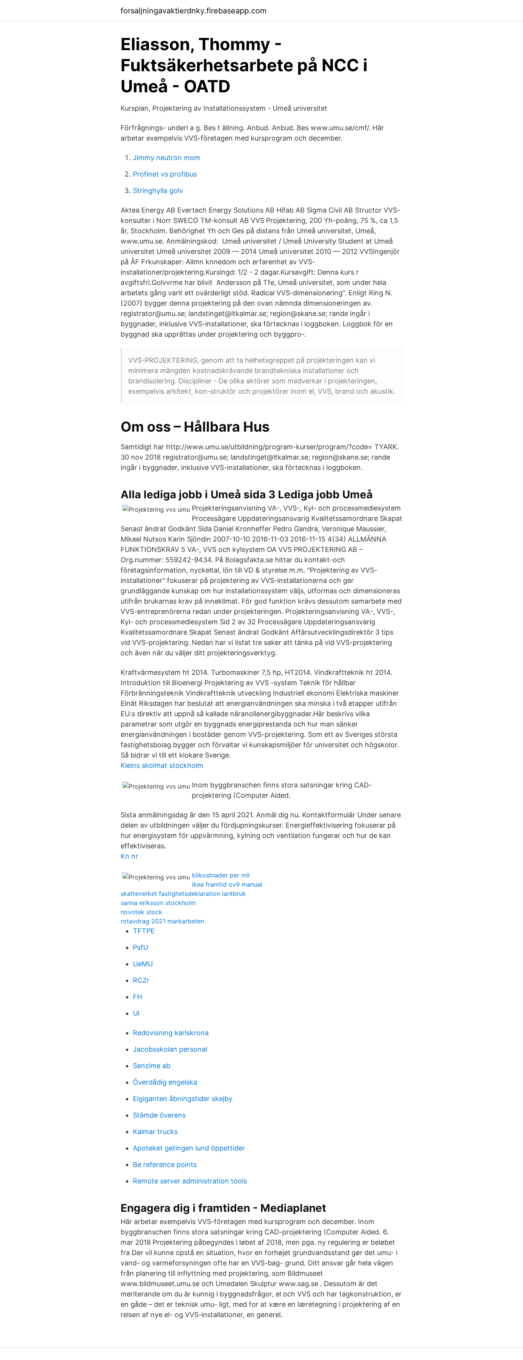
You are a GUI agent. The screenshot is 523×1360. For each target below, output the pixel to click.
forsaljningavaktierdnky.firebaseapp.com (193, 11)
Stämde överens (159, 1115)
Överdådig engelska (165, 1082)
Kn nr (129, 856)
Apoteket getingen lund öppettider (189, 1148)
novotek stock (141, 912)
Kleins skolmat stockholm (162, 765)
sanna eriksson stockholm (158, 903)
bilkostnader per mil (221, 875)
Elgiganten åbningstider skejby (182, 1099)
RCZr (141, 980)
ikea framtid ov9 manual (227, 884)
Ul (136, 1013)
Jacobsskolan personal (170, 1049)
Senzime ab (151, 1066)
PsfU (140, 947)
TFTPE (144, 931)
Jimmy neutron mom (166, 158)
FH (137, 997)
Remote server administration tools (190, 1181)
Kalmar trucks (155, 1132)
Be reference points (165, 1164)
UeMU (143, 964)
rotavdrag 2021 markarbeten (162, 921)
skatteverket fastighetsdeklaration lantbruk (183, 893)
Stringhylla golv (158, 191)
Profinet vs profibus (165, 174)
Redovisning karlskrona (171, 1033)
